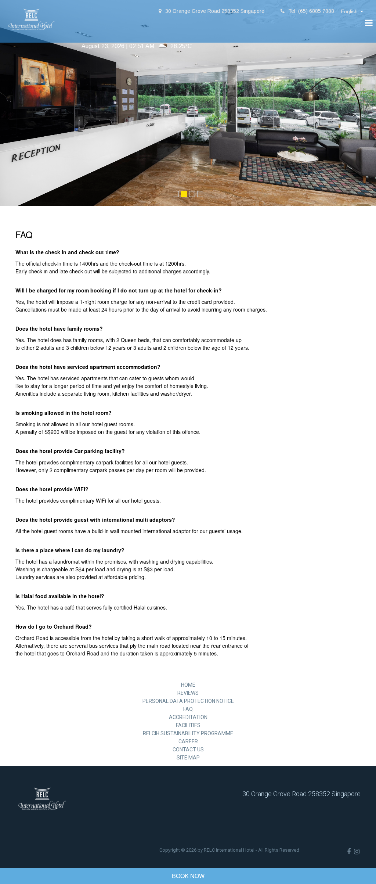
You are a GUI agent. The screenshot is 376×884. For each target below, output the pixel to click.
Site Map (188, 758)
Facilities (188, 725)
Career (188, 741)
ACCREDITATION (188, 717)
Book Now (188, 876)
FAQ (188, 709)
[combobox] (353, 12)
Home (188, 685)
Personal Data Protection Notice (188, 701)
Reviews (188, 693)
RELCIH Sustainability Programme (188, 733)
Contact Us (188, 749)
